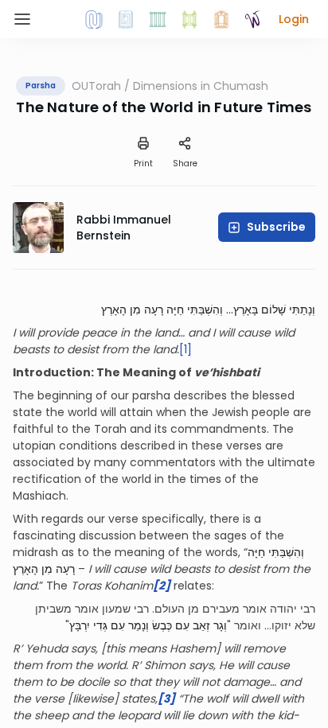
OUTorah (96, 85)
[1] (185, 349)
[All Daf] (221, 19)
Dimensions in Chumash (200, 85)
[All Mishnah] (126, 19)
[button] (294, 19)
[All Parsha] (189, 19)
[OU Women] (253, 19)
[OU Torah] (94, 19)
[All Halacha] (157, 19)
